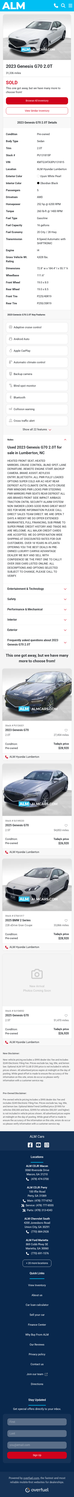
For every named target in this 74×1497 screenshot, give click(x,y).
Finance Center (37, 1324)
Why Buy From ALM (37, 1334)
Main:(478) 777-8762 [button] (39, 1200)
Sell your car (37, 1314)
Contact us (37, 1364)
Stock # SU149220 (14, 820)
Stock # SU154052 (14, 1010)
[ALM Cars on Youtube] (37, 1145)
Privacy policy (37, 1354)
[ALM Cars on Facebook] (29, 1145)
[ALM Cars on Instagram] (45, 1145)
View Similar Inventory (37, 110)
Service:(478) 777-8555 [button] (40, 1205)
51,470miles (61, 1020)
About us (37, 1295)
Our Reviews (37, 1344)
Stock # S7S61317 (14, 915)
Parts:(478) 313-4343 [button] (39, 1210)
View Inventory (37, 1285)
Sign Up (37, 1455)
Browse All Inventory (37, 100)
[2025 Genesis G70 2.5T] (37, 790)
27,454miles (61, 735)
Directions (37, 1384)
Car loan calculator (37, 1305)
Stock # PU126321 (14, 725)
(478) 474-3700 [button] (40, 1179)
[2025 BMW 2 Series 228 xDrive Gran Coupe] (37, 885)
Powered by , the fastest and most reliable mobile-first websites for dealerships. (37, 1480)
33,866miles (61, 925)
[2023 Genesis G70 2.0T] (37, 695)
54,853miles (61, 830)
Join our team (35, 1374)
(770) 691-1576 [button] (40, 1253)
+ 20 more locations (37, 1263)
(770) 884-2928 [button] (40, 1231)
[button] (56, 5)
